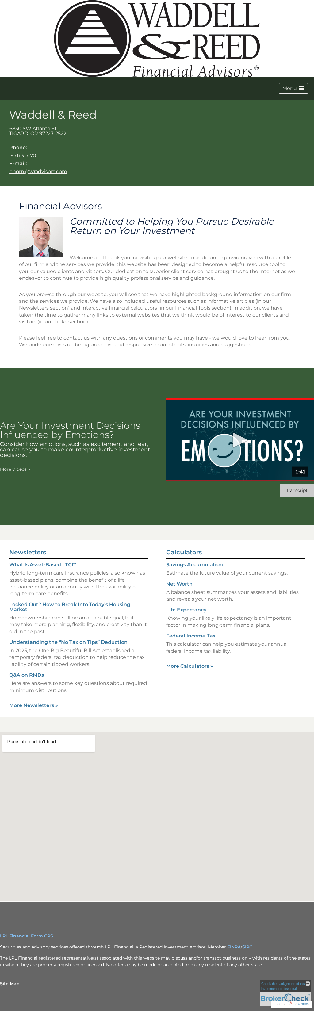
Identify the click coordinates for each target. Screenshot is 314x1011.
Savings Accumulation (194, 565)
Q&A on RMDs (26, 675)
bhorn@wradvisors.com (38, 171)
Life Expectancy (186, 610)
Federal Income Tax (191, 636)
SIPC (247, 947)
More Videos (15, 469)
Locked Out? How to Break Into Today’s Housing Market (69, 607)
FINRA (234, 947)
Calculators (184, 552)
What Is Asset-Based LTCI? (42, 565)
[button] (293, 88)
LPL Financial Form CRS (26, 936)
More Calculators (189, 666)
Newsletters (27, 552)
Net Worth (179, 584)
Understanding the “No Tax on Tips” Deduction (68, 642)
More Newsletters (33, 705)
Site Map (10, 983)
